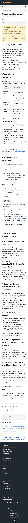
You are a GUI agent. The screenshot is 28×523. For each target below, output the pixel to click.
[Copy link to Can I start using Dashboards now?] (8, 390)
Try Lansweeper (7, 458)
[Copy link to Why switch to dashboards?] (15, 77)
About (4, 468)
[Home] (6, 2)
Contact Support (7, 488)
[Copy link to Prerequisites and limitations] (13, 161)
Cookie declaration (14, 515)
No (15, 410)
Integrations (6, 453)
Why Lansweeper (7, 449)
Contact (5, 471)
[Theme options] (25, 6)
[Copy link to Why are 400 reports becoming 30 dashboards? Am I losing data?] (14, 267)
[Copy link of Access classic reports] (23, 14)
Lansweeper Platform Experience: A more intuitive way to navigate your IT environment (14, 437)
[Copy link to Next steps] (13, 201)
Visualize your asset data (18, 218)
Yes (7, 410)
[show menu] (25, 2)
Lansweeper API (19, 379)
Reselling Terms (14, 520)
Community (5, 483)
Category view (7, 10)
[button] (8, 417)
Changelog (6, 460)
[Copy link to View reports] (15, 184)
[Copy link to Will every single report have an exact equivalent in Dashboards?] (14, 289)
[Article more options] (25, 10)
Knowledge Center (8, 486)
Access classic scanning (9, 431)
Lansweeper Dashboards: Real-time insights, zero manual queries (14, 426)
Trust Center (14, 511)
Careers (5, 473)
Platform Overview (7, 451)
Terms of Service (14, 517)
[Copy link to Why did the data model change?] (11, 315)
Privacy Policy (14, 513)
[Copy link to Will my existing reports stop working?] (11, 244)
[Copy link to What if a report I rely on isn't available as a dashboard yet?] (4, 368)
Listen (5, 19)
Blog (4, 481)
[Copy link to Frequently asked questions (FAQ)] (18, 237)
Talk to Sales (7, 497)
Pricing (4, 456)
